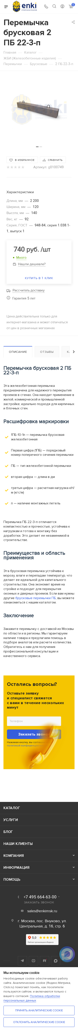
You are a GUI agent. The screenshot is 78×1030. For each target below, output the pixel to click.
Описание (18, 352)
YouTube (33, 960)
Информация (16, 867)
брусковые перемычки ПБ (35, 598)
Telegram (22, 960)
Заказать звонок (34, 734)
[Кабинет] (62, 6)
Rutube (44, 960)
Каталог (11, 808)
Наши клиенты (18, 844)
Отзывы (47, 352)
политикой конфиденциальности (28, 745)
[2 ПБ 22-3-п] (39, 110)
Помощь (11, 879)
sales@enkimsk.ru (42, 911)
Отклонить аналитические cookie (39, 1022)
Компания (13, 855)
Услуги (10, 820)
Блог (8, 832)
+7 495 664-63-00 (40, 897)
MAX (55, 960)
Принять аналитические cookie (39, 1010)
